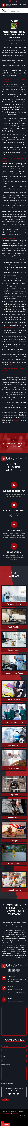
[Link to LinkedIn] (18, 970)
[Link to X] (14, 970)
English (19, 1)
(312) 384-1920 (14, 440)
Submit (5, 1099)
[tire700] (14, 26)
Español (12, 1)
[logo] (11, 5)
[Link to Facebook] (9, 970)
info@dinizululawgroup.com (16, 1001)
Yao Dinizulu (14, 43)
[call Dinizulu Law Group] (2, 1123)
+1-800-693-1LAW (19, 993)
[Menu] (24, 5)
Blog (13, 41)
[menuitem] (24, 5)
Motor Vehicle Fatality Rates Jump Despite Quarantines (14, 34)
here (22, 319)
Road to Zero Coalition (12, 327)
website (16, 420)
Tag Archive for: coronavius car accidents (12, 10)
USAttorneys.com (15, 1113)
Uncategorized (19, 41)
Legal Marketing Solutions (6, 1113)
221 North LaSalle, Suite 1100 (17, 979)
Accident (22, 368)
